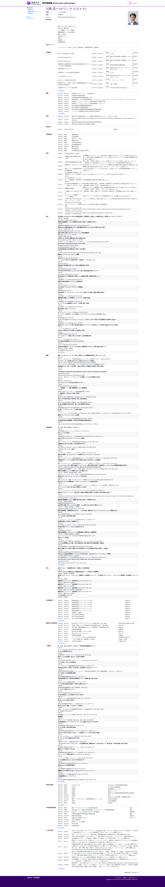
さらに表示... (61, 90)
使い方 (28, 16)
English (135, 3)
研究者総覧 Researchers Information (58, 3)
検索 (130, 3)
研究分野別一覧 (32, 11)
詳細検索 (30, 13)
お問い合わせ (30, 18)
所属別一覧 (31, 9)
